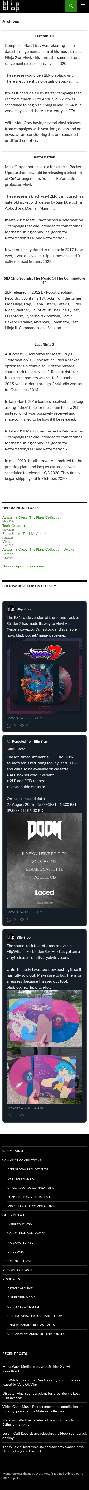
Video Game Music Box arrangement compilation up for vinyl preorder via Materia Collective (42, 1408)
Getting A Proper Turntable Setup (34, 1315)
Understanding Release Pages (31, 1325)
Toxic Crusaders (14, 525)
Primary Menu (83, 6)
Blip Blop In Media (21, 1297)
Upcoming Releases (17, 1261)
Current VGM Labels (23, 1306)
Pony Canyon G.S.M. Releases (29, 1197)
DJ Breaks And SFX (21, 1178)
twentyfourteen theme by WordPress (26, 1473)
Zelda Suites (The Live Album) (24, 533)
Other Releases (14, 1215)
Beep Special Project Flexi (27, 1169)
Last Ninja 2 (44, 36)
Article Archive (20, 1288)
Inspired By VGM (20, 1224)
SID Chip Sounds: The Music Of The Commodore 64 (44, 280)
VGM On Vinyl (13, 1151)
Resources (11, 1279)
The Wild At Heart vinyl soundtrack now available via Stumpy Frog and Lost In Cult (43, 1449)
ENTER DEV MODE (34, 1478)
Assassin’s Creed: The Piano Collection (32, 517)
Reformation (44, 157)
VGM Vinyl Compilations (21, 1160)
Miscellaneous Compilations (30, 1206)
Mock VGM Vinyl (20, 1242)
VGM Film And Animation (26, 1233)
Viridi (6, 541)
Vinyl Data (15, 1251)
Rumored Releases (17, 1270)
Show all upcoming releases (23, 566)
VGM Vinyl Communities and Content (37, 1334)
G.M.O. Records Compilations (30, 1187)
